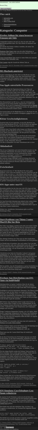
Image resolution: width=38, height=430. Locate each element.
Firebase (2, 387)
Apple (29, 214)
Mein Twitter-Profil (9, 21)
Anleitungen (3, 254)
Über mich (7, 19)
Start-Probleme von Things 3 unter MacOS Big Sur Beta (16, 220)
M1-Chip (11, 76)
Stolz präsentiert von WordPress (9, 429)
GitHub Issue (4, 403)
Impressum (7, 26)
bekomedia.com (8, 18)
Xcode (20, 424)
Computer (26, 65)
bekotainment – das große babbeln (10, 2)
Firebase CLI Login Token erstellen (10, 323)
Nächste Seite (10, 427)
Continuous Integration (29, 385)
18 (5, 427)
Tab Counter (3, 62)
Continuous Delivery (16, 385)
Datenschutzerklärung (10, 24)
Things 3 (11, 226)
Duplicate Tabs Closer (6, 51)
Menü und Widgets (6, 8)
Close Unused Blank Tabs (7, 57)
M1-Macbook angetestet (11, 71)
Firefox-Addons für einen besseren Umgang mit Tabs (16, 36)
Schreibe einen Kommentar (14, 215)
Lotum (28, 113)
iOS (16, 424)
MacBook (3, 215)
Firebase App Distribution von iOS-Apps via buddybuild (17, 279)
